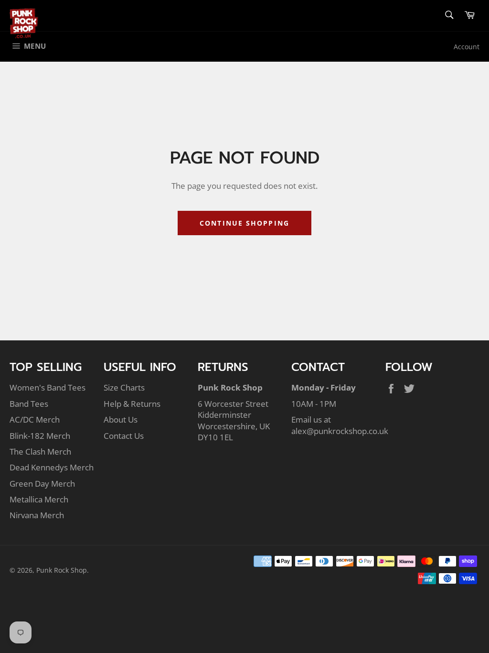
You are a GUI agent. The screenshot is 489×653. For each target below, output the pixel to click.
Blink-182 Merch (40, 435)
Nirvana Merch (37, 515)
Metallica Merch (39, 499)
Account (466, 46)
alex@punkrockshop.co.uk (339, 430)
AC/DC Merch (35, 419)
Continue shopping (244, 223)
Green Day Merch (42, 483)
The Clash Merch (40, 451)
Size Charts (124, 387)
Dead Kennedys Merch (52, 467)
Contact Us (124, 435)
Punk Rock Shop (61, 570)
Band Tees (29, 403)
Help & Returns (132, 403)
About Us (121, 419)
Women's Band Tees (47, 387)
